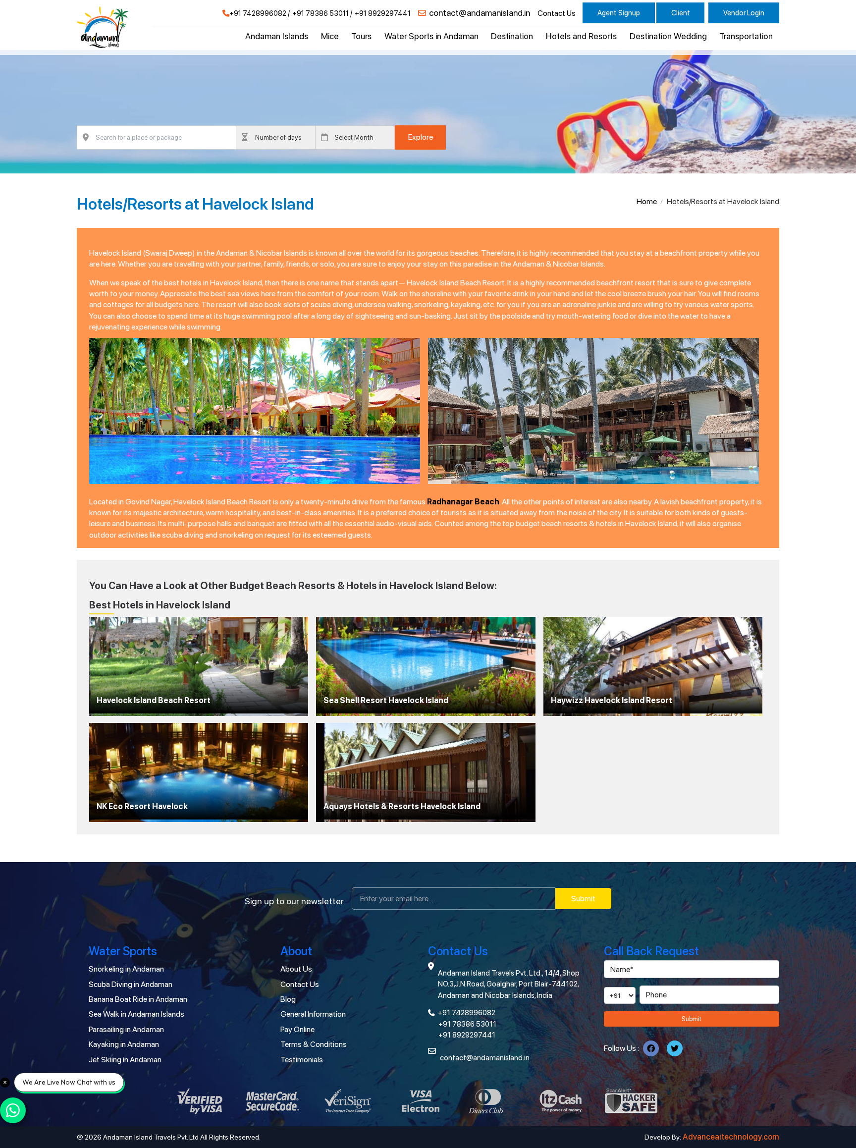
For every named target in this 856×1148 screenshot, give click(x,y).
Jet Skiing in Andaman (125, 1059)
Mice (330, 36)
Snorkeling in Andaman (126, 969)
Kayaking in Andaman (124, 1044)
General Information (313, 1014)
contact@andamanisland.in (479, 12)
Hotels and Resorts (581, 36)
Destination (512, 36)
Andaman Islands (276, 36)
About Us (296, 969)
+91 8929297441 (383, 13)
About (296, 951)
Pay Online (297, 1029)
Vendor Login (743, 12)
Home (647, 201)
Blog (288, 999)
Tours (361, 36)
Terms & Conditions (313, 1044)
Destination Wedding (668, 36)
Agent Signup (618, 12)
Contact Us (556, 13)
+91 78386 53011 (320, 13)
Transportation (746, 36)
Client (680, 12)
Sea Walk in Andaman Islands (136, 1014)
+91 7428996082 (257, 13)
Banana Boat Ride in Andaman (138, 999)
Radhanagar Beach (463, 501)
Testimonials (301, 1059)
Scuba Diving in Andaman (130, 984)
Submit (583, 898)
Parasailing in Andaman (126, 1029)
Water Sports (123, 951)
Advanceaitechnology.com (731, 1137)
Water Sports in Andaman (431, 36)
